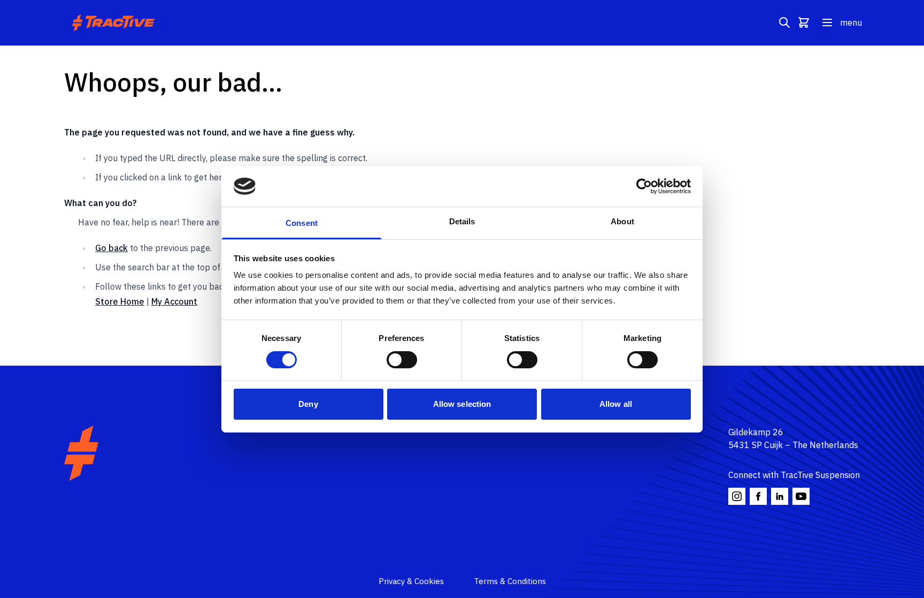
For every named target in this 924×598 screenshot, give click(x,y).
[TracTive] (81, 453)
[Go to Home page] (114, 22)
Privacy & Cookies (411, 581)
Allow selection (462, 403)
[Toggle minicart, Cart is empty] (803, 22)
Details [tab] (462, 221)
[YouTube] (801, 496)
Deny (308, 403)
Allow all (615, 403)
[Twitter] (779, 496)
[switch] (402, 359)
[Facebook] (758, 496)
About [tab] (622, 221)
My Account (174, 301)
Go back (111, 248)
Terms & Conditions (510, 581)
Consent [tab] (302, 223)
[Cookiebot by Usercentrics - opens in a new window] (644, 186)
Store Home (119, 301)
